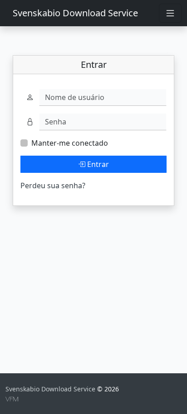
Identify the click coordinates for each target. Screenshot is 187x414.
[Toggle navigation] (170, 13)
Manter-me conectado (69, 143)
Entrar (97, 164)
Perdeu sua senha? (52, 185)
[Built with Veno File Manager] (11, 398)
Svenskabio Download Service (75, 13)
